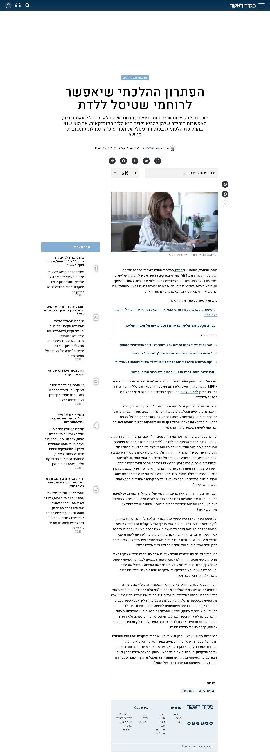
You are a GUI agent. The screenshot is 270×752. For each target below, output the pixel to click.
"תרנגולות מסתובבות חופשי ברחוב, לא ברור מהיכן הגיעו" (172, 372)
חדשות (177, 714)
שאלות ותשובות (127, 728)
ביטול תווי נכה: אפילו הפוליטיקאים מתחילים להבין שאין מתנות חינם (67, 418)
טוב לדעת (160, 733)
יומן (179, 722)
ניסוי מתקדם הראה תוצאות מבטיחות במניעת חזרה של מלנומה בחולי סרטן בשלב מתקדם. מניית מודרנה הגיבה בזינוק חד (65, 282)
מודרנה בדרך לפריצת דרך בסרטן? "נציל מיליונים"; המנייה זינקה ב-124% (65, 261)
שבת (162, 722)
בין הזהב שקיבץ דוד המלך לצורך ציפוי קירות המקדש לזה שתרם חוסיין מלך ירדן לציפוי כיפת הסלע (66, 393)
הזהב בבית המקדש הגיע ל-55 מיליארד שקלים (66, 372)
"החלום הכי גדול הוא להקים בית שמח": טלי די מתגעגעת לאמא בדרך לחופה (65, 482)
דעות (178, 718)
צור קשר (144, 714)
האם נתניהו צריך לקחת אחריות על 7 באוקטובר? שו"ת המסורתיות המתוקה (165, 345)
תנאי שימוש (125, 722)
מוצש (162, 718)
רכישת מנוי (142, 722)
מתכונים (160, 730)
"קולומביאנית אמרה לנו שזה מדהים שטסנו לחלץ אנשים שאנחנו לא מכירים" (163, 362)
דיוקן (162, 714)
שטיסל (212, 275)
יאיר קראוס (162, 148)
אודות (145, 718)
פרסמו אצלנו (125, 714)
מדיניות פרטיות (124, 718)
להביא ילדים (189, 392)
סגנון (162, 726)
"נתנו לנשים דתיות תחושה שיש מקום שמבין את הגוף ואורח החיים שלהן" (64, 310)
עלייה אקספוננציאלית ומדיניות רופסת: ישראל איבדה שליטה (170, 325)
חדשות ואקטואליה (135, 78)
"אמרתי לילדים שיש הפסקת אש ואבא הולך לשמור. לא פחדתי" (172, 353)
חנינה (179, 270)
